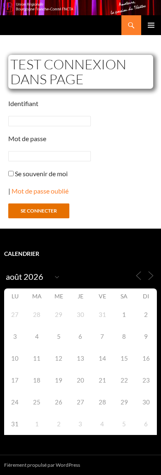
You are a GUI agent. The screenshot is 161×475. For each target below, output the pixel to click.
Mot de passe (27, 138)
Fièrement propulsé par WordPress (42, 465)
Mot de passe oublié (40, 191)
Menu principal (151, 25)
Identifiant (23, 103)
